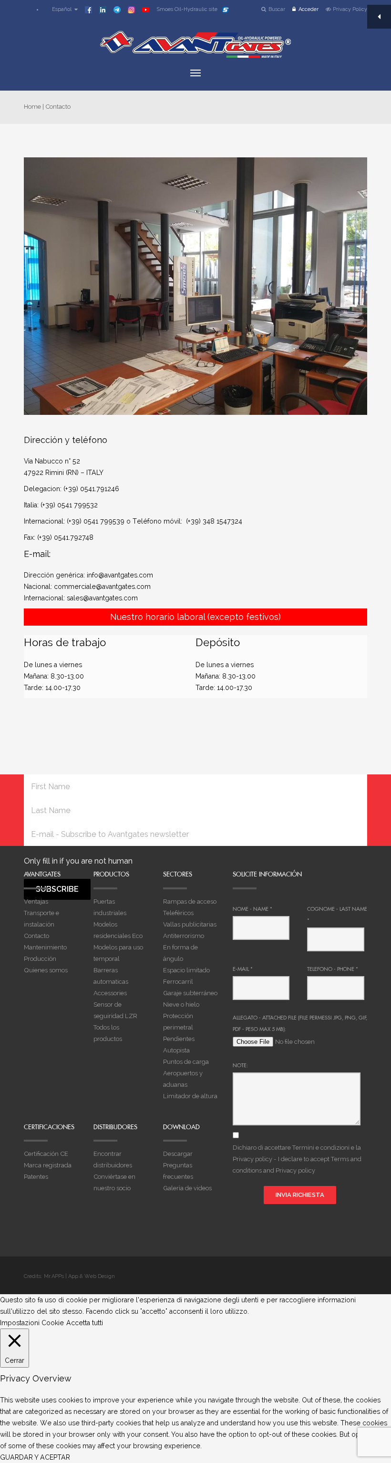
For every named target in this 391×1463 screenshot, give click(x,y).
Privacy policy (252, 1159)
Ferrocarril (178, 981)
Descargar (178, 1153)
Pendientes (179, 1038)
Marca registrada (48, 1165)
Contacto (36, 935)
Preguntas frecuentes (178, 1171)
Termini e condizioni (321, 1147)
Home (32, 106)
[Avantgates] (195, 44)
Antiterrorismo (183, 935)
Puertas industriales (109, 907)
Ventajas (36, 901)
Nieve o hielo (181, 1004)
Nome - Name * (252, 909)
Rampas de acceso (189, 901)
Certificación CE (46, 1153)
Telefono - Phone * (332, 969)
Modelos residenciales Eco (118, 930)
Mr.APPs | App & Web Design (79, 1276)
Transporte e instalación (41, 918)
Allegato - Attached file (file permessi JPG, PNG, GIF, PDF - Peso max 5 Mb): (300, 1023)
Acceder (308, 9)
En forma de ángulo (180, 953)
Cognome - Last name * (337, 915)
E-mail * (243, 969)
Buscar (276, 9)
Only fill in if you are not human (78, 860)
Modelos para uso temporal (118, 953)
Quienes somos (46, 970)
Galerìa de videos (187, 1188)
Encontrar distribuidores (112, 1159)
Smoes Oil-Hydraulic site (186, 9)
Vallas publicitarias (189, 924)
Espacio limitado (186, 970)
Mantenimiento (45, 947)
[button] (60, 9)
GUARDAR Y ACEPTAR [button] (35, 1457)
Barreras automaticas (110, 976)
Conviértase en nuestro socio (114, 1182)
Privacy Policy (350, 9)
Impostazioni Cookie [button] (32, 1323)
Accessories (110, 993)
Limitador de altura (190, 1096)
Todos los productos (107, 1033)
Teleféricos (178, 913)
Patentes (36, 1176)
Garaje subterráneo (190, 993)
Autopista (176, 1050)
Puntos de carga (186, 1061)
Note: (240, 1065)
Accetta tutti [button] (84, 1323)
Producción (40, 958)
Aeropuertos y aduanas (183, 1079)
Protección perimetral (178, 1021)
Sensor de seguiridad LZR (115, 1010)
